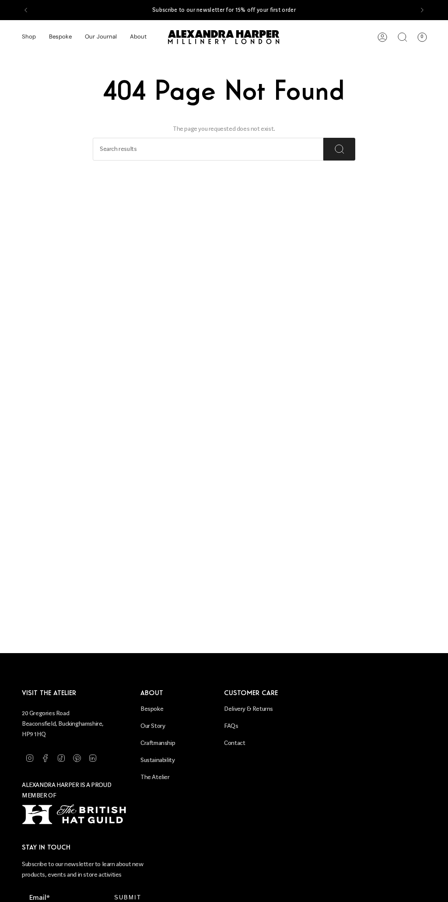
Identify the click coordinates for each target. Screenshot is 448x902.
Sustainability (157, 760)
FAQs (231, 726)
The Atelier (155, 777)
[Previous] (26, 10)
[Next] (422, 10)
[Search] (339, 149)
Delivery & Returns (248, 709)
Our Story (152, 726)
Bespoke (151, 709)
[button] (28, 37)
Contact (234, 743)
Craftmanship (157, 743)
